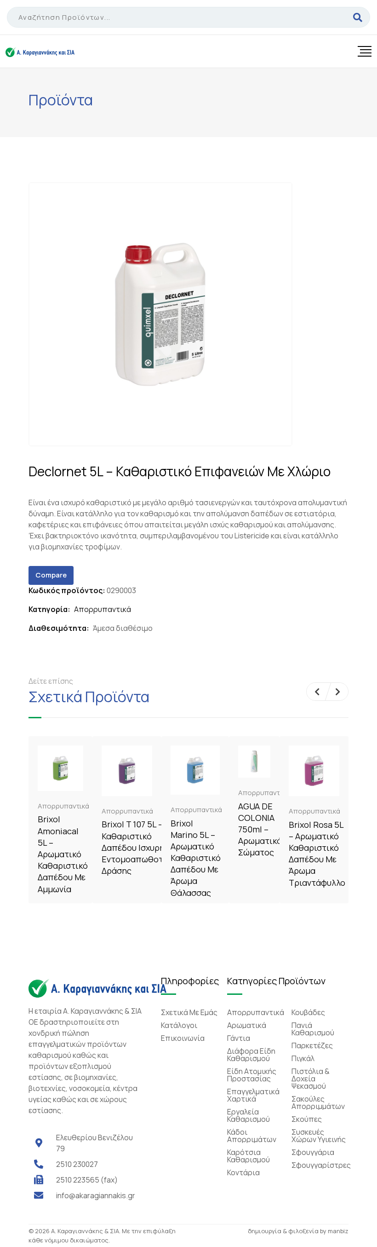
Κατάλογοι (179, 1025)
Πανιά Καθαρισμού (312, 1029)
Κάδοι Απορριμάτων (251, 1135)
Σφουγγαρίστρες (321, 1165)
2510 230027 (77, 1164)
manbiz (338, 1231)
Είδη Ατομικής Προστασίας (251, 1075)
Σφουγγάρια (312, 1152)
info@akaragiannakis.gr (95, 1195)
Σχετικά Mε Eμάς (189, 1012)
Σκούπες (306, 1119)
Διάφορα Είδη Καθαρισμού (251, 1054)
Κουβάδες (308, 1012)
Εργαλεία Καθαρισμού (248, 1115)
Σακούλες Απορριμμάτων (318, 1102)
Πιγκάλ (302, 1058)
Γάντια (238, 1038)
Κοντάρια (243, 1172)
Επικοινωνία (183, 1038)
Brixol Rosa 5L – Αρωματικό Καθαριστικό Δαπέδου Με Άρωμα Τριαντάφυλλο (317, 853)
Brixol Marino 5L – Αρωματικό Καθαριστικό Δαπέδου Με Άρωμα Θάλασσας (196, 858)
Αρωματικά (246, 1025)
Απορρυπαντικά (102, 609)
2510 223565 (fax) (87, 1180)
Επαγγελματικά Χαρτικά (253, 1095)
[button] (317, 691)
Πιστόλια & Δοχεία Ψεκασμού (310, 1079)
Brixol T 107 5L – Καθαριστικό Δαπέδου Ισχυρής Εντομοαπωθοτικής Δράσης (141, 847)
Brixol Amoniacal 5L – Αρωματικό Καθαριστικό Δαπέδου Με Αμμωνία (63, 854)
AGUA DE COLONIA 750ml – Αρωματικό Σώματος (260, 829)
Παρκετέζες (312, 1045)
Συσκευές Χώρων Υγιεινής (318, 1135)
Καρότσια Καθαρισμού (248, 1156)
